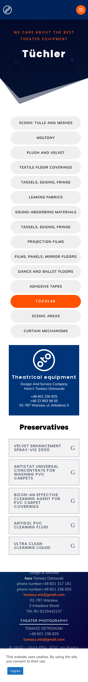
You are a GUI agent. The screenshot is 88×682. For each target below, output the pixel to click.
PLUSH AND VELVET (46, 152)
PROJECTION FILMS (46, 241)
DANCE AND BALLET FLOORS (45, 271)
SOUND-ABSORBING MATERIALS (46, 212)
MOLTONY (46, 137)
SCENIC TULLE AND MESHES (46, 123)
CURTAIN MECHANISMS (46, 331)
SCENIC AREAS (46, 316)
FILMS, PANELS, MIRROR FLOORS (46, 256)
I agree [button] (15, 671)
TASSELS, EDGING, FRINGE (46, 182)
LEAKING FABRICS (46, 197)
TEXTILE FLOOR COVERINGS (45, 167)
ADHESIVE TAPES (46, 286)
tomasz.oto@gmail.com (44, 594)
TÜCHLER (45, 301)
